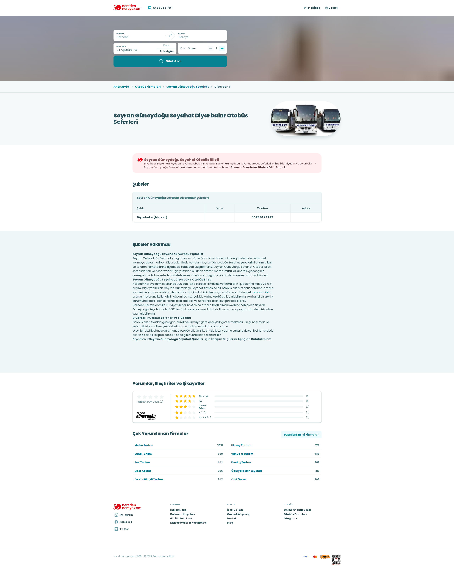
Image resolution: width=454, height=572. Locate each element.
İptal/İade (313, 7)
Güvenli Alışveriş (238, 514)
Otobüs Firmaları (148, 87)
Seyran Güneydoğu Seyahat (187, 87)
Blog (230, 522)
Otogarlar (290, 518)
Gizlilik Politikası (181, 518)
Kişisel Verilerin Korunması (188, 522)
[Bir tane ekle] (222, 48)
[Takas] (170, 35)
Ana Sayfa (121, 87)
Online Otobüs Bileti (297, 510)
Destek (333, 7)
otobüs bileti (261, 292)
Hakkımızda (178, 510)
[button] (312, 8)
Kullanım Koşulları (182, 514)
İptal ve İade (235, 510)
